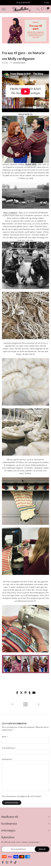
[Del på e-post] (33, 692)
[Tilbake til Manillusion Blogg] (25, 704)
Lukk (47, 2)
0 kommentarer (19, 63)
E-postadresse (8, 748)
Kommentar (7, 759)
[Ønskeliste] (42, 9)
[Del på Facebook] (17, 692)
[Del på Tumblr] (29, 692)
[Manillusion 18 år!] (12, 704)
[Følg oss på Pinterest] (11, 862)
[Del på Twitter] (21, 692)
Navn (5, 736)
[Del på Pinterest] (25, 692)
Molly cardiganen (10, 212)
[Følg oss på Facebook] (2, 862)
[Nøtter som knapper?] (38, 704)
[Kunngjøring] (23, 2)
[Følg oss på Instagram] (6, 862)
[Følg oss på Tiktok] (15, 862)
